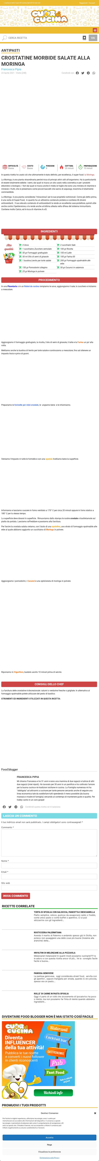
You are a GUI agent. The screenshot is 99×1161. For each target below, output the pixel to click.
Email (4, 872)
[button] (95, 1113)
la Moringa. (89, 174)
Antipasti (10, 50)
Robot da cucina (31, 286)
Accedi (92, 3)
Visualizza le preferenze (49, 1152)
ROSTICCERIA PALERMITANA (47, 932)
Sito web (5, 883)
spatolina (56, 526)
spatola (49, 459)
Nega (49, 1144)
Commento (7, 827)
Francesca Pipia (11, 69)
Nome (5, 861)
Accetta (49, 1137)
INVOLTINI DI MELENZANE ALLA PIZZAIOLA (54, 953)
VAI (93, 37)
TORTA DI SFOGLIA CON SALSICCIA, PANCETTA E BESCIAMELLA (64, 912)
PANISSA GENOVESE (43, 973)
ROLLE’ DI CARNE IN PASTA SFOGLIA (51, 993)
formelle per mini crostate (26, 405)
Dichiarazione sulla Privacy (49, 1158)
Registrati (83, 3)
